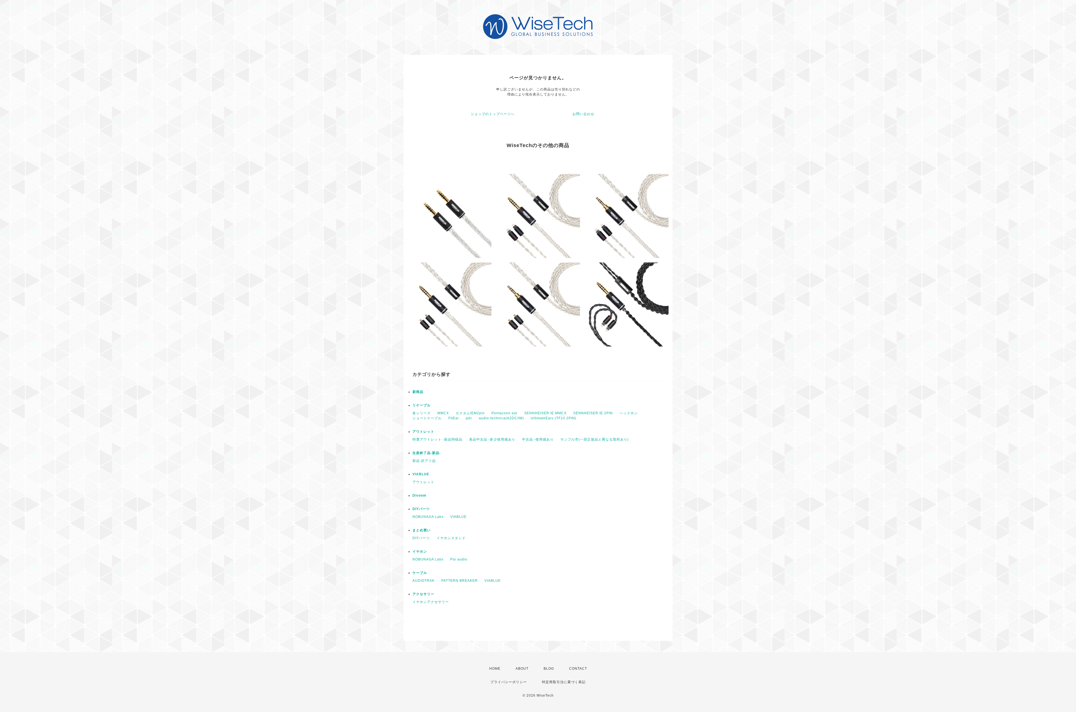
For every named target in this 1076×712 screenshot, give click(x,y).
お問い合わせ (583, 114)
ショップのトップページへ (492, 114)
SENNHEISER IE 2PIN (593, 413)
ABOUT (522, 669)
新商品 (417, 392)
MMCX (443, 413)
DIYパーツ (421, 509)
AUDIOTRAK (423, 581)
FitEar (453, 418)
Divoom (419, 495)
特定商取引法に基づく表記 (564, 682)
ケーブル (419, 573)
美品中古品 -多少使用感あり (492, 439)
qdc (469, 418)
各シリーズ (421, 413)
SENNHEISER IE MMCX (545, 413)
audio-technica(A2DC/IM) (501, 418)
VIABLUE (420, 474)
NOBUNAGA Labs (428, 517)
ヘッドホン (629, 413)
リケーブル (421, 405)
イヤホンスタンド (451, 538)
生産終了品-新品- (426, 453)
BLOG (549, 669)
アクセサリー (423, 594)
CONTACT (578, 669)
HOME (494, 669)
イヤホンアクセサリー (430, 602)
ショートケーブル (427, 418)
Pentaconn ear (504, 413)
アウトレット (423, 432)
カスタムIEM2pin (470, 413)
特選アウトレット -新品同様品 (437, 439)
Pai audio (458, 559)
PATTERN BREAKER (459, 581)
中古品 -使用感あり (538, 439)
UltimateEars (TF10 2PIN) (553, 418)
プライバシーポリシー (508, 682)
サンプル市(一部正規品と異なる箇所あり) (594, 439)
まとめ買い (421, 530)
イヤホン (419, 551)
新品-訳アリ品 (424, 461)
